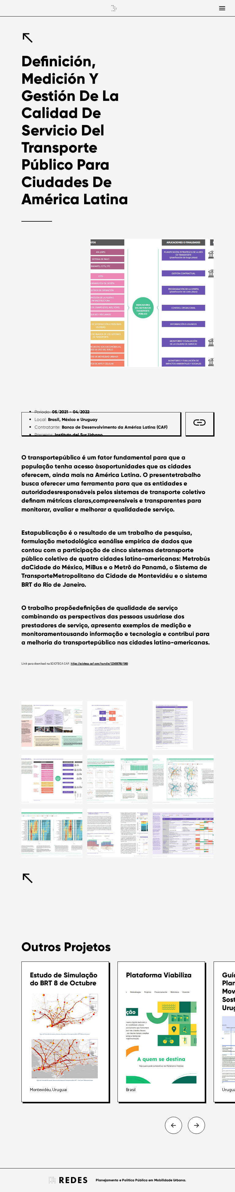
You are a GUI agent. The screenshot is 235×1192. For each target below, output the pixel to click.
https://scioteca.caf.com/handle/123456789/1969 (99, 663)
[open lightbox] (51, 725)
